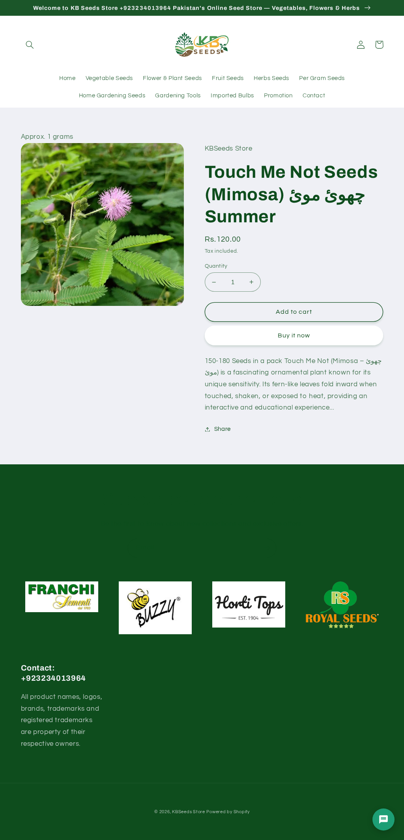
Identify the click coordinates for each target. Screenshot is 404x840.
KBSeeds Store (188, 812)
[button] (30, 44)
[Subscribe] (267, 548)
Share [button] (222, 429)
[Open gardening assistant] (383, 819)
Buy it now (294, 335)
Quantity (216, 266)
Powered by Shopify (227, 812)
